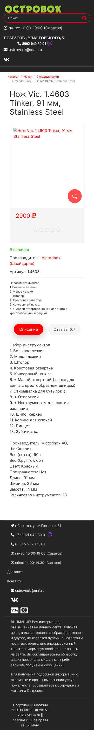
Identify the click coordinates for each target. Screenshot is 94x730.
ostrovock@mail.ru (25, 49)
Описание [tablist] (28, 329)
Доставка (15, 572)
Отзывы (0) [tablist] (64, 329)
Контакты (14, 581)
